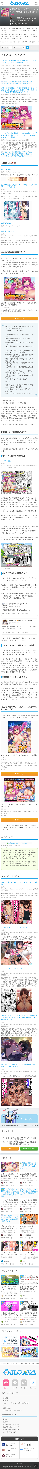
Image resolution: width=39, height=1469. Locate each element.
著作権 (5, 1419)
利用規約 (5, 1400)
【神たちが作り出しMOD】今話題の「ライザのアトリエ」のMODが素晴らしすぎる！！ (9, 1229)
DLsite (6, 42)
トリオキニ (10, 1455)
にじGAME (29, 1444)
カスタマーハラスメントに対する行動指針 (16, 1403)
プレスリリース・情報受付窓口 (12, 1410)
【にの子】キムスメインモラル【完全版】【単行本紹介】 (9, 1254)
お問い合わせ (7, 1408)
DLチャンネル (19, 3)
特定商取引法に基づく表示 (11, 1424)
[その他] (30, 47)
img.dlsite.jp (9, 568)
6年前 (26, 613)
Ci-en (11, 1450)
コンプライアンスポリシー (11, 1432)
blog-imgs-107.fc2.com (12, 845)
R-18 (26, 42)
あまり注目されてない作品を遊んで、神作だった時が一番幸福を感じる (28, 1289)
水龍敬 (34, 42)
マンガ (25, 23)
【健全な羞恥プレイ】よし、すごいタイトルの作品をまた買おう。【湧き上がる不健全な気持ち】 (28, 1316)
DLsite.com (10, 1444)
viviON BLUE (29, 1450)
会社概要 (5, 1398)
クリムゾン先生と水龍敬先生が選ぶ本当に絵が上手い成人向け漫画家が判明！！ (28, 1203)
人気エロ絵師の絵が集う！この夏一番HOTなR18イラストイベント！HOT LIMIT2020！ (28, 1177)
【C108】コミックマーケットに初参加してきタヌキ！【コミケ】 (9, 1289)
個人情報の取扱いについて (11, 1427)
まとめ (15, 1363)
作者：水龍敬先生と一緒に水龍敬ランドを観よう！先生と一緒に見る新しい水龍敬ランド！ (9, 1177)
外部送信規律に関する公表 (11, 1429)
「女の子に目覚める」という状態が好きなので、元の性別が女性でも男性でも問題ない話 (9, 1316)
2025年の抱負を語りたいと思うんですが (28, 1227)
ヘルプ (5, 1405)
